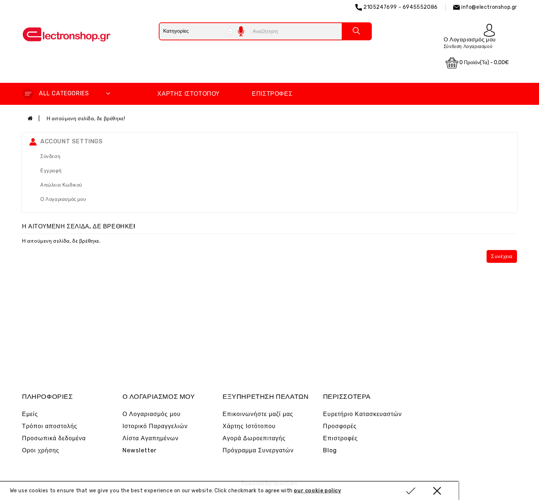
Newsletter (139, 450)
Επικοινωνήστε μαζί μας (258, 414)
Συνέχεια (502, 256)
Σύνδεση (50, 156)
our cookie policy (317, 491)
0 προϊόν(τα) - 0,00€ (483, 62)
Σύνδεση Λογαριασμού (468, 46)
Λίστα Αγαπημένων (150, 438)
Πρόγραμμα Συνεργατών (258, 450)
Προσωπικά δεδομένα (54, 438)
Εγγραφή (50, 170)
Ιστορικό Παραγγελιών (155, 426)
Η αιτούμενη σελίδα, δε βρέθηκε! (86, 118)
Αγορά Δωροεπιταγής (254, 438)
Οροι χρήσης (40, 450)
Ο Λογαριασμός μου (63, 199)
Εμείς (30, 414)
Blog (330, 450)
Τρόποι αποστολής (49, 426)
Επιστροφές (272, 93)
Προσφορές (340, 426)
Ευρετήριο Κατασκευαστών (362, 414)
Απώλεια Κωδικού (61, 185)
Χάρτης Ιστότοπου (188, 93)
